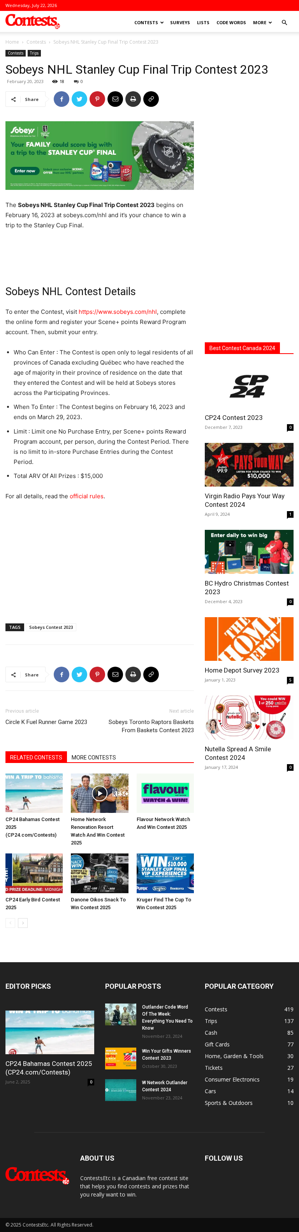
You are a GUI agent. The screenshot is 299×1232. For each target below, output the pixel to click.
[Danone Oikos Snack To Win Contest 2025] (99, 873)
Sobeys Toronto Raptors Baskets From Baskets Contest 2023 (151, 726)
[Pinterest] (97, 99)
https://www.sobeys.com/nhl (118, 311)
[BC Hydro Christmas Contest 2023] (249, 552)
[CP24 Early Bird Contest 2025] (34, 873)
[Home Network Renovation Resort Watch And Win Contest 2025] (99, 793)
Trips (34, 53)
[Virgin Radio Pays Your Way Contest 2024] (249, 465)
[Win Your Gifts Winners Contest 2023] (120, 1058)
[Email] (115, 99)
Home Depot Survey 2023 (242, 670)
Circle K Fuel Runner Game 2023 (46, 722)
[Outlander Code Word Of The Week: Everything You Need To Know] (120, 1014)
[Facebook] (61, 99)
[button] (284, 23)
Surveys (180, 22)
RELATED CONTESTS (36, 757)
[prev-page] (10, 923)
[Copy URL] (151, 99)
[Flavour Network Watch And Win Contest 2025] (165, 793)
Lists (203, 22)
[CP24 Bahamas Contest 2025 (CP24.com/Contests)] (34, 793)
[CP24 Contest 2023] (249, 386)
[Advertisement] (100, 252)
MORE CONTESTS (94, 757)
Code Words (231, 22)
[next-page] (23, 923)
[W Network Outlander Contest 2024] (120, 1090)
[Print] (133, 99)
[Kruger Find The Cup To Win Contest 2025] (165, 873)
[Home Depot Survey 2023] (249, 639)
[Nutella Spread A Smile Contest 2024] (249, 718)
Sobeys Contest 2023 (51, 627)
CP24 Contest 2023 (234, 417)
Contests (146, 22)
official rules (87, 496)
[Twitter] (79, 99)
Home (12, 42)
